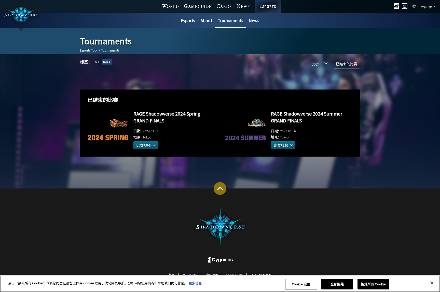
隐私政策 (212, 275)
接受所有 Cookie (373, 284)
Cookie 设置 (301, 284)
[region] (220, 283)
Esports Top (88, 50)
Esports (188, 20)
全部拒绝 (337, 284)
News (254, 20)
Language (420, 6)
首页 (172, 275)
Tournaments (230, 20)
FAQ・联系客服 (261, 275)
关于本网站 (190, 275)
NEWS (243, 6)
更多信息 (195, 283)
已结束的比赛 (346, 63)
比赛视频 (143, 145)
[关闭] (431, 283)
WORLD (170, 6)
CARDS (224, 6)
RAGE (107, 61)
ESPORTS (268, 2)
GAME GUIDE (197, 6)
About (206, 20)
